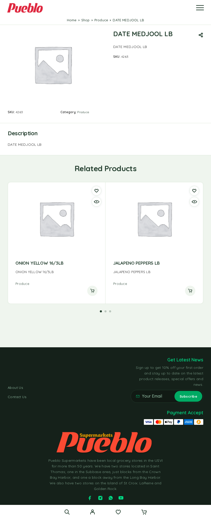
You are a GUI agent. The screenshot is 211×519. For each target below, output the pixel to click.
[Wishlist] (118, 512)
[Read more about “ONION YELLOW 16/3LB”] (92, 291)
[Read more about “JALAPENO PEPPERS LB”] (190, 291)
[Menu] (200, 7)
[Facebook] (90, 498)
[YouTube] (121, 498)
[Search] (67, 512)
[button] (101, 311)
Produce (101, 20)
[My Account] (92, 512)
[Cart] (144, 512)
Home (72, 20)
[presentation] (56, 272)
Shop (85, 20)
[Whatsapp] (111, 498)
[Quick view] (96, 202)
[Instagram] (100, 498)
